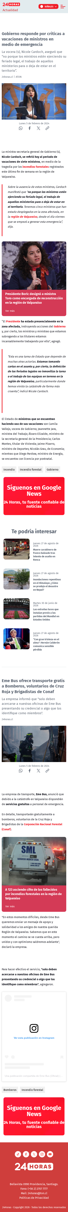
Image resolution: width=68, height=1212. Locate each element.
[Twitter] (38, 128)
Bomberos (9, 1090)
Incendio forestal (30, 469)
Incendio (9, 469)
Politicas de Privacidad (34, 1198)
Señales (49, 6)
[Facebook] (29, 128)
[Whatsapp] (20, 128)
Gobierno (52, 469)
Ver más (10, 311)
